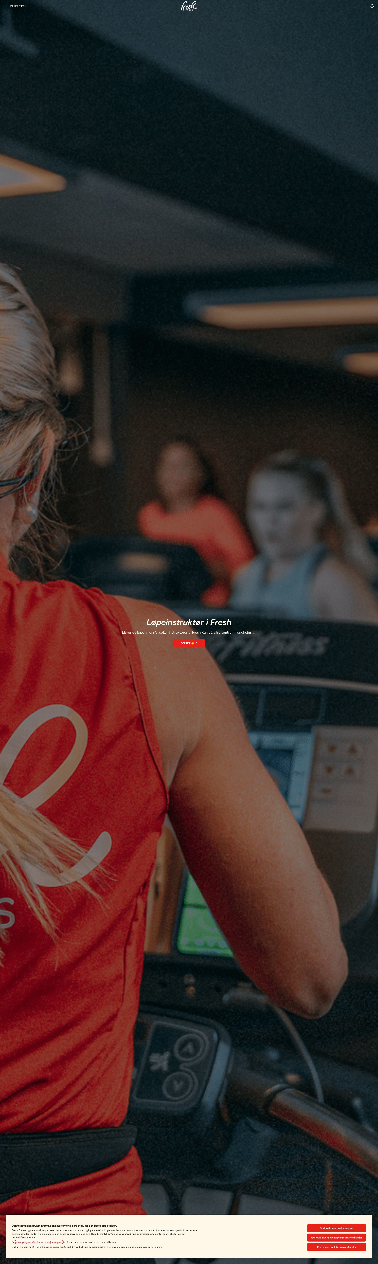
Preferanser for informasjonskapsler (336, 1247)
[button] (372, 6)
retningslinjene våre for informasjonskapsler (39, 1242)
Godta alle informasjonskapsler (336, 1228)
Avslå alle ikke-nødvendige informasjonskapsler (336, 1237)
